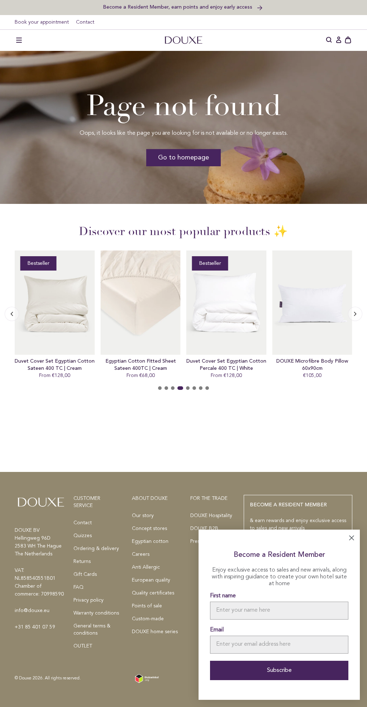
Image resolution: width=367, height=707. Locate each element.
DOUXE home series (155, 631)
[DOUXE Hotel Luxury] (183, 40)
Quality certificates (153, 593)
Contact (85, 22)
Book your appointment (42, 22)
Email (217, 630)
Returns (82, 561)
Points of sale (147, 605)
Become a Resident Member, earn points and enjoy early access (178, 7)
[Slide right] (12, 314)
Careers (140, 554)
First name (223, 596)
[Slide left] (355, 314)
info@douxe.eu (32, 610)
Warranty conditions (96, 613)
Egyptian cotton (150, 541)
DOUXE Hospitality (211, 515)
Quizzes (82, 535)
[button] (19, 40)
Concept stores (149, 528)
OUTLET (82, 646)
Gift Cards (85, 574)
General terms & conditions (91, 630)
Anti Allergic (146, 567)
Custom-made (148, 618)
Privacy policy (88, 600)
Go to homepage (183, 157)
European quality (151, 580)
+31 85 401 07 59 (35, 627)
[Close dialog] (351, 537)
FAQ (78, 587)
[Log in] (338, 40)
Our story (143, 515)
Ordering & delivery (96, 548)
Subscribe (279, 670)
